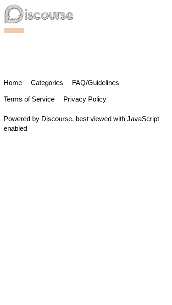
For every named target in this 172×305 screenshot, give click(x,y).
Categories (47, 82)
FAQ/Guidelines (95, 82)
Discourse (56, 119)
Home (13, 82)
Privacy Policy (84, 99)
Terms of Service (29, 99)
